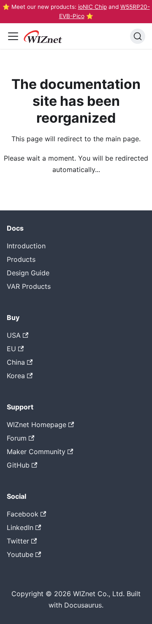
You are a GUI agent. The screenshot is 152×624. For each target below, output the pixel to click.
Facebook (22, 514)
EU (11, 348)
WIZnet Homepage (36, 424)
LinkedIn (20, 527)
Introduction (26, 246)
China (16, 362)
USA (14, 335)
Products (21, 259)
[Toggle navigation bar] (13, 36)
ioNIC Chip (92, 6)
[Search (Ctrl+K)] (137, 36)
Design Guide (28, 273)
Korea (16, 375)
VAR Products (29, 286)
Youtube (20, 554)
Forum (17, 438)
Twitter (18, 541)
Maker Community (36, 451)
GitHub (18, 465)
